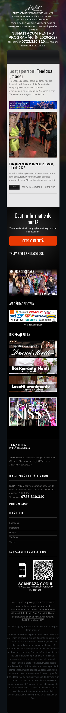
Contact (41, 613)
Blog (35, 613)
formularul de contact (33, 45)
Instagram (14, 528)
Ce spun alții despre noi (38, 609)
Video (23, 609)
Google (12, 532)
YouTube (13, 537)
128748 (13, 465)
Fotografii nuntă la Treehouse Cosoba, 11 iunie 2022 (31, 166)
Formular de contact (18, 504)
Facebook (14, 523)
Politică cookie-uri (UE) (33, 620)
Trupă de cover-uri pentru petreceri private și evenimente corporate (33, 606)
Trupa (27, 602)
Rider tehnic (26, 613)
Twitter (12, 542)
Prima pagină (17, 602)
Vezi (14, 187)
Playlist (33, 602)
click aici (37, 590)
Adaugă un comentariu (32, 187)
